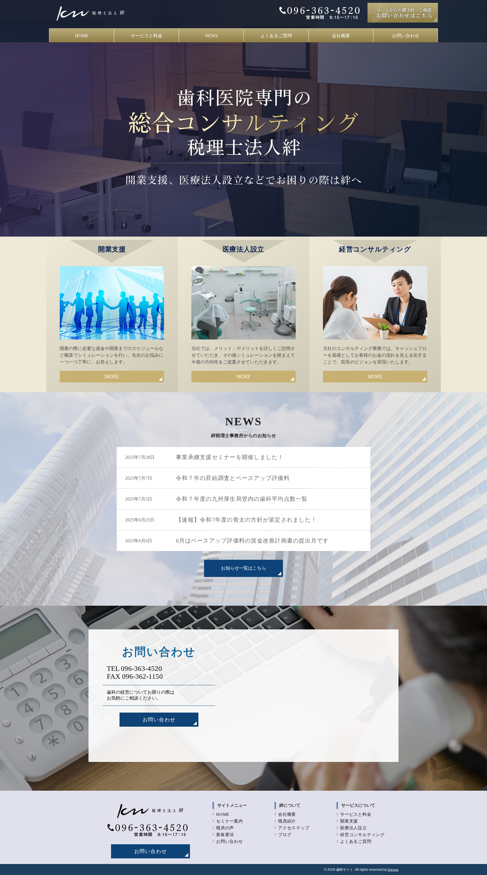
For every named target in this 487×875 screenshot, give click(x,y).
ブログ (284, 834)
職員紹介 (287, 821)
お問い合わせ (405, 35)
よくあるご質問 (276, 35)
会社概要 (341, 35)
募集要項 (225, 834)
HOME (81, 35)
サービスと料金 (146, 35)
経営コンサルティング (362, 834)
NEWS (211, 35)
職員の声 (225, 828)
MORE (112, 376)
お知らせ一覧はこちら (243, 568)
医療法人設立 (353, 828)
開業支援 (349, 821)
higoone (393, 870)
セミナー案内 (229, 821)
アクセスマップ (293, 828)
